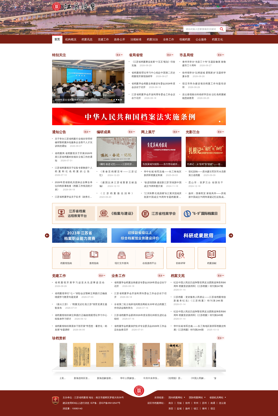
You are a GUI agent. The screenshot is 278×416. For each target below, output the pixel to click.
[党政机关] (55, 400)
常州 (196, 403)
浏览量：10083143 (72, 408)
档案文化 (217, 39)
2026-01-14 (179, 289)
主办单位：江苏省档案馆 (75, 397)
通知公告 (59, 132)
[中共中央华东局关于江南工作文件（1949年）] (143, 355)
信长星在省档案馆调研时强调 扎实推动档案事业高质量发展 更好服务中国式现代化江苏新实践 (90, 99)
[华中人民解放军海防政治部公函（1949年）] (119, 355)
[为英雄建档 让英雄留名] (198, 235)
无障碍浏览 (192, 6)
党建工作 (103, 39)
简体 (171, 6)
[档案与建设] (117, 213)
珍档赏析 (59, 338)
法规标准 (135, 39)
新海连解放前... (96, 378)
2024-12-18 (194, 186)
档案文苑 (178, 275)
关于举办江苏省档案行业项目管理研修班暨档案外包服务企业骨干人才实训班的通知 (73, 142)
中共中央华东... (143, 378)
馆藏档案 (184, 39)
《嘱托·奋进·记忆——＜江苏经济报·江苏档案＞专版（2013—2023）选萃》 (117, 164)
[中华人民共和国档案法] (139, 116)
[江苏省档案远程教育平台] (75, 213)
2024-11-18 (172, 186)
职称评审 (180, 263)
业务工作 (168, 39)
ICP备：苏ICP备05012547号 (105, 403)
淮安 (171, 408)
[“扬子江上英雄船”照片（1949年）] (212, 355)
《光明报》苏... (166, 378)
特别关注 (59, 55)
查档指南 (94, 263)
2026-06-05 (79, 329)
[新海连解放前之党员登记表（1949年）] (96, 355)
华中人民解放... (120, 378)
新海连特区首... (73, 378)
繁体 (179, 6)
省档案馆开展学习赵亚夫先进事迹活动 (79, 282)
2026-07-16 (142, 307)
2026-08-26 (199, 76)
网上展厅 (148, 132)
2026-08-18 (155, 87)
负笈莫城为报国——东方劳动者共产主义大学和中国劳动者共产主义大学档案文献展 (162, 164)
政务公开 (119, 39)
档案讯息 (87, 39)
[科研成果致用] (139, 235)
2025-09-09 (209, 175)
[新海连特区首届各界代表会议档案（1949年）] (73, 355)
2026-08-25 (203, 98)
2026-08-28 (146, 65)
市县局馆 (186, 54)
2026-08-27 (162, 76)
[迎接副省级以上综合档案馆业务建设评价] (79, 235)
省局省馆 (136, 55)
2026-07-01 (71, 307)
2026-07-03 (87, 297)
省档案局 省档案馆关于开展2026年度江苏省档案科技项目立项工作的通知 (73, 156)
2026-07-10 (61, 175)
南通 (213, 403)
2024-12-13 (113, 186)
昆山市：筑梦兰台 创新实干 (206, 182)
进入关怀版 (207, 6)
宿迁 (213, 408)
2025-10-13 (213, 329)
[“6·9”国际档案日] (201, 213)
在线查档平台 (149, 263)
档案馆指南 (66, 263)
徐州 (187, 403)
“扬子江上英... (212, 378)
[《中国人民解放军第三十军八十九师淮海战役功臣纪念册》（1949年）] (189, 355)
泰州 (204, 408)
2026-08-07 (76, 146)
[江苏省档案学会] (159, 213)
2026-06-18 (69, 189)
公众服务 (201, 39)
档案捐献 (211, 263)
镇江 (196, 408)
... (91, 196)
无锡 (179, 403)
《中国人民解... (189, 378)
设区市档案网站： (156, 403)
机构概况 (70, 39)
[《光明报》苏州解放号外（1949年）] (166, 355)
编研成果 (104, 132)
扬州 (187, 408)
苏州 (204, 403)
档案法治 (152, 39)
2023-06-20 (105, 196)
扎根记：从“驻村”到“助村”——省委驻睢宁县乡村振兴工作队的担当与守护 (206, 164)
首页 (57, 39)
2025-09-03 (172, 175)
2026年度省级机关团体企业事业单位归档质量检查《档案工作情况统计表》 (73, 185)
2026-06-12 (80, 318)
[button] (111, 99)
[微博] (224, 6)
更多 (118, 54)
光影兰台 (193, 132)
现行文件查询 (122, 263)
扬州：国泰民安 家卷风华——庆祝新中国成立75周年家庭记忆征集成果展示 (207, 197)
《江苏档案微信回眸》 (116, 193)
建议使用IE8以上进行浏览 (76, 403)
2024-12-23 (113, 175)
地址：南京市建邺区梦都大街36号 (106, 397)
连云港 (222, 403)
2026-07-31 (67, 160)
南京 (171, 403)
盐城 (179, 408)
